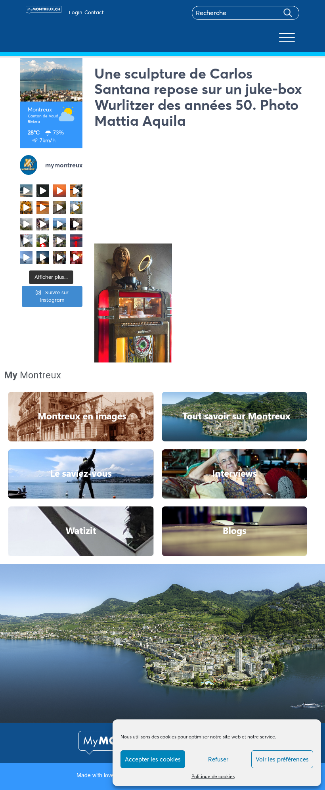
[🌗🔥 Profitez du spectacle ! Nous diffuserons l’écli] (76, 190)
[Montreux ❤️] (59, 257)
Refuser (218, 759)
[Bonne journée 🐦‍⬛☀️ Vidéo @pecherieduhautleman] (26, 257)
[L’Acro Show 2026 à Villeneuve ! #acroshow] (26, 190)
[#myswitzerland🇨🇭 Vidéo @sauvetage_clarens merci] (76, 224)
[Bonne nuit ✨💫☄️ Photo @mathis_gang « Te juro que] (42, 257)
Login (75, 12)
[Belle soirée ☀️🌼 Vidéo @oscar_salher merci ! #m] (76, 207)
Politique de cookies (213, 776)
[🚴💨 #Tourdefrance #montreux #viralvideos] (42, 224)
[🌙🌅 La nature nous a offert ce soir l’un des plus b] (59, 190)
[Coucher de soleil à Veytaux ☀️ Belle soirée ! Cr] (76, 240)
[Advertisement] (200, 188)
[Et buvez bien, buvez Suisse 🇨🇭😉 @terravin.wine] (59, 224)
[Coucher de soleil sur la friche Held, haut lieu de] (59, 207)
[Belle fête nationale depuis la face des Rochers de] (26, 240)
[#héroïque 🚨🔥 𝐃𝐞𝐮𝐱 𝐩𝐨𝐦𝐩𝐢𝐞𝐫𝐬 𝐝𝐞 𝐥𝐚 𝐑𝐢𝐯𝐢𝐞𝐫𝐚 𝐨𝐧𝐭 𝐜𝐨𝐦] (26, 207)
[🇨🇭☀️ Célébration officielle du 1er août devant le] (42, 240)
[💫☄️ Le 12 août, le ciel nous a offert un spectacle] (42, 190)
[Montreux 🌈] (76, 257)
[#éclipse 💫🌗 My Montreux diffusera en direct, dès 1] (42, 207)
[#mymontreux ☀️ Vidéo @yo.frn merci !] (59, 240)
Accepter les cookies (153, 759)
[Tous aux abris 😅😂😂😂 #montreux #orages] (26, 224)
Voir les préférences (282, 759)
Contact (94, 12)
